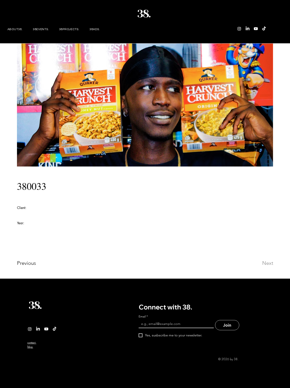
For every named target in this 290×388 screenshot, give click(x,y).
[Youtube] (255, 28)
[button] (40, 29)
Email (143, 316)
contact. (31, 342)
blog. (30, 347)
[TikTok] (264, 28)
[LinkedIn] (247, 28)
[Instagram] (239, 28)
